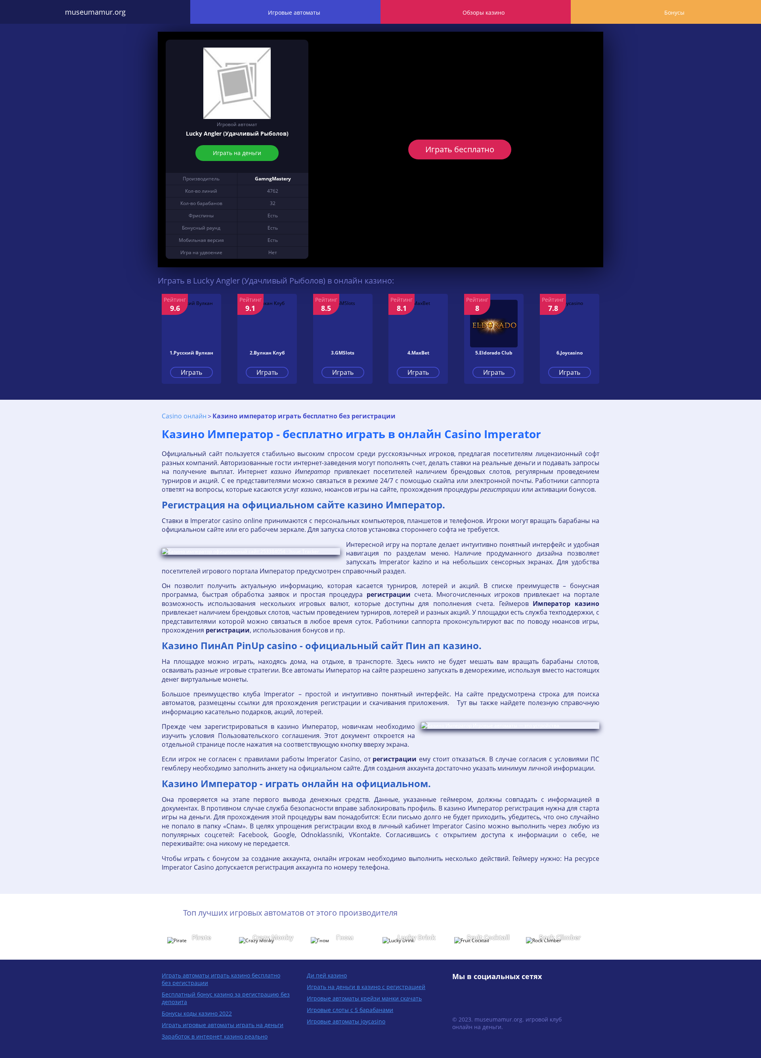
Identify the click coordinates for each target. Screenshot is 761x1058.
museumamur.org (95, 12)
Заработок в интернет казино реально (215, 1036)
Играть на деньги (237, 153)
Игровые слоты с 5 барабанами (350, 1010)
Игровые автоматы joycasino (346, 1021)
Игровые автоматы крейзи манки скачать (364, 998)
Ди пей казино (327, 975)
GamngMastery (273, 178)
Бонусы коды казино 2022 (197, 1013)
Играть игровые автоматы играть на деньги (222, 1025)
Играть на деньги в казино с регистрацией (366, 987)
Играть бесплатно (459, 149)
